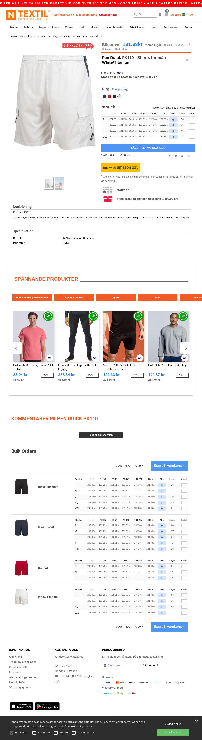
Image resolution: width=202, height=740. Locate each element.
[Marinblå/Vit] (105, 96)
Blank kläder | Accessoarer (32, 297)
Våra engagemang (21, 687)
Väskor (69, 27)
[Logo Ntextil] (28, 15)
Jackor (95, 27)
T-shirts (28, 27)
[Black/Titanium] (114, 96)
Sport (154, 27)
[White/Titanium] (119, 96)
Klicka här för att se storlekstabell (173, 108)
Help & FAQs (17, 682)
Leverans (15, 672)
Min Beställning (86, 14)
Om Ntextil (15, 656)
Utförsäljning (108, 14)
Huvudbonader (114, 27)
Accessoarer (170, 27)
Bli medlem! (150, 665)
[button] (161, 14)
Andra (188, 27)
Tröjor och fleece (49, 27)
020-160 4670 (63, 665)
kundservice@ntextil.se (69, 656)
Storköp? (123, 190)
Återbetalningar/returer (23, 677)
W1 (120, 73)
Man (157, 297)
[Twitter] (176, 156)
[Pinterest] (182, 156)
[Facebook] (169, 156)
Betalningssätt (18, 666)
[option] (54, 102)
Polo (82, 27)
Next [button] (14, 111)
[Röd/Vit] (109, 96)
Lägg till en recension (101, 435)
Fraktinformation (63, 14)
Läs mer (89, 726)
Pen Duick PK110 (22, 212)
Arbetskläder (137, 27)
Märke (14, 27)
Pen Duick (111, 58)
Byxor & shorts (74, 297)
